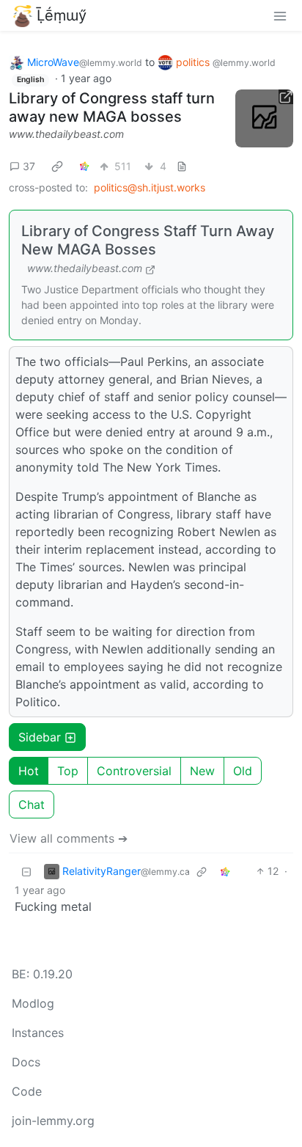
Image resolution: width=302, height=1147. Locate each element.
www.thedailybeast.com (66, 134)
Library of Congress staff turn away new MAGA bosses (112, 107)
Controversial (134, 770)
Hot (28, 770)
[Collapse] (26, 871)
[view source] (182, 166)
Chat (31, 804)
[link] (57, 166)
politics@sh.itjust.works (149, 187)
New (202, 770)
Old (242, 770)
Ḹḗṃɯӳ (61, 15)
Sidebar (39, 737)
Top (67, 770)
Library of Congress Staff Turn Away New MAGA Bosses (147, 240)
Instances (38, 1032)
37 (29, 166)
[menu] (280, 15)
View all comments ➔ (69, 838)
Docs (26, 1062)
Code (27, 1091)
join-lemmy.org (53, 1120)
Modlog (33, 1003)
